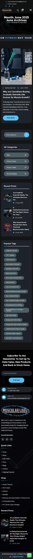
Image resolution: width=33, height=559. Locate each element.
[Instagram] (12, 6)
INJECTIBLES (7, 484)
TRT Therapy (10, 255)
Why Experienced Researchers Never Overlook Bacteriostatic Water (21, 226)
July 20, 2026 (16, 543)
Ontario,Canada (11, 4)
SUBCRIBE (16, 380)
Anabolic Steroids (11, 250)
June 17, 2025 (24, 88)
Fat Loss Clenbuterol (12, 287)
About (4, 455)
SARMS (5, 494)
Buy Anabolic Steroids (12, 264)
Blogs (4, 465)
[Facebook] (2, 439)
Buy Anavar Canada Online (14, 278)
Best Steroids (10, 282)
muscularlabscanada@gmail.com (17, 1)
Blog (8, 155)
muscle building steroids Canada (16, 291)
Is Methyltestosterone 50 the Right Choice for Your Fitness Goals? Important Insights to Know (19, 536)
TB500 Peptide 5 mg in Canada (15, 329)
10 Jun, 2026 (19, 232)
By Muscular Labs (10, 88)
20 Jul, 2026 (18, 217)
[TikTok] (9, 6)
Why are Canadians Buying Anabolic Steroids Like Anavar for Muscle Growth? (16, 94)
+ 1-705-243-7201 (13, 391)
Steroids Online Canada (13, 333)
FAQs (4, 462)
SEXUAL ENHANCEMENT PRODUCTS (16, 498)
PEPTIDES (6, 488)
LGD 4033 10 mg (11, 315)
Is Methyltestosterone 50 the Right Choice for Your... (21, 211)
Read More (11, 118)
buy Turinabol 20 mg (12, 296)
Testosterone (10, 259)
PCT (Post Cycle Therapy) (11, 504)
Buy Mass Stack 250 (12, 268)
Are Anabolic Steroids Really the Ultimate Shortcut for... (20, 196)
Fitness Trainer (11, 167)
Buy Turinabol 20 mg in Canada (15, 300)
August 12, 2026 (17, 527)
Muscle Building (12, 174)
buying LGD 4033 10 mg (13, 320)
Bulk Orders (6, 459)
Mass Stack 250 (11, 273)
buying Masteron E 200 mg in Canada (14, 310)
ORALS (5, 491)
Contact (5, 469)
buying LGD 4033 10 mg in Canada (16, 324)
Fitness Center (11, 161)
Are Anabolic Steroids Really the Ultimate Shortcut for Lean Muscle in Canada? (18, 521)
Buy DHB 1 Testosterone (13, 338)
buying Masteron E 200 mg (14, 305)
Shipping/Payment (8, 472)
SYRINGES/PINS (8, 501)
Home (9, 22)
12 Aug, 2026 (19, 203)
